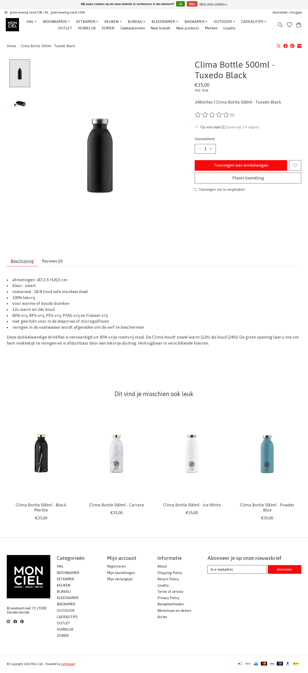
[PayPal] (288, 664)
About (162, 566)
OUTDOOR (65, 610)
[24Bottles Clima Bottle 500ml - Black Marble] (41, 453)
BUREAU (64, 591)
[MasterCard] (264, 664)
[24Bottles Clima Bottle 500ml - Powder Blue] (267, 453)
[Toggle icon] (279, 24)
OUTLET (65, 28)
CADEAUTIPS (67, 617)
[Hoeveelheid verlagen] (200, 148)
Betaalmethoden (170, 604)
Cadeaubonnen (132, 28)
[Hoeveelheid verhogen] (210, 148)
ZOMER (108, 28)
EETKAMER (65, 579)
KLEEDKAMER (67, 598)
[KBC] (256, 664)
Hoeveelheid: (205, 139)
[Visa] (272, 664)
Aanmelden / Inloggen (287, 12)
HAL (60, 566)
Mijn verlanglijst (120, 579)
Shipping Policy (169, 573)
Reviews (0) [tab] (52, 261)
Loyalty (229, 28)
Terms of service (170, 591)
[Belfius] (248, 664)
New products (187, 28)
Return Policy (168, 579)
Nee (192, 4)
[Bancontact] (240, 664)
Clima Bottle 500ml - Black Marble (41, 508)
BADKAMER (66, 604)
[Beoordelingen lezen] (212, 115)
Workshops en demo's (174, 610)
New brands (160, 28)
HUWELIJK (87, 28)
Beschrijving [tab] (22, 261)
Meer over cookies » (213, 4)
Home (11, 46)
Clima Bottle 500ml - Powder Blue (267, 508)
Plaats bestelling (248, 178)
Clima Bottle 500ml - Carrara (116, 505)
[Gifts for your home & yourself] (12, 24)
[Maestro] (280, 664)
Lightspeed (68, 664)
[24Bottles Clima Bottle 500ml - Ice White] (191, 453)
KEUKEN (63, 585)
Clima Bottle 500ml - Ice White (191, 505)
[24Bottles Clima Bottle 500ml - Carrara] (116, 453)
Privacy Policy (168, 598)
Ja (180, 4)
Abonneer (285, 569)
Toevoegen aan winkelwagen (241, 165)
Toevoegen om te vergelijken (222, 189)
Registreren (116, 566)
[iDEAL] (296, 664)
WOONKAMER (68, 573)
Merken (211, 28)
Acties (162, 617)
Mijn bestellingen (121, 573)
